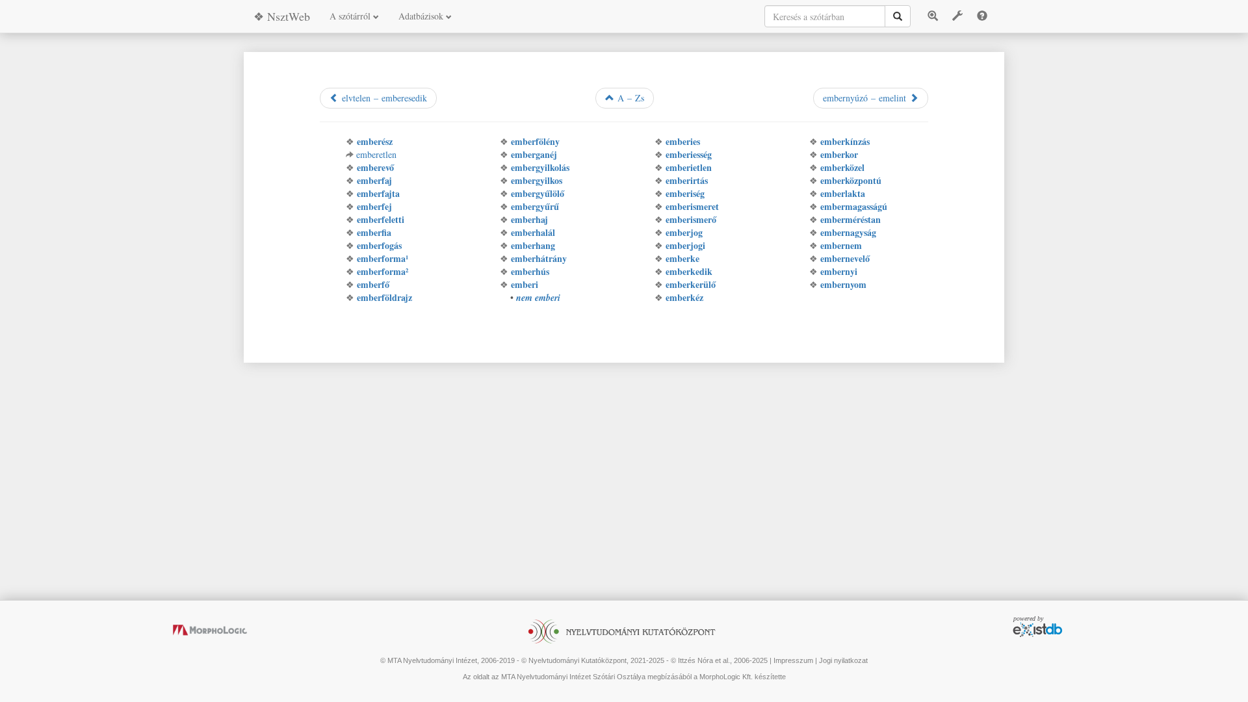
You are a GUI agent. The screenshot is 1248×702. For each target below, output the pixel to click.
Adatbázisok (422, 16)
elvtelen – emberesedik (383, 98)
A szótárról (351, 16)
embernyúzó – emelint (866, 98)
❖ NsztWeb (282, 16)
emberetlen (376, 154)
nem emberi (538, 297)
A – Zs (629, 98)
